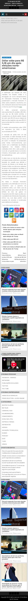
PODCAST (5, 436)
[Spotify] (11, 215)
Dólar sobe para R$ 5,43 (10, 239)
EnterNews (23, 597)
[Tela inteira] (24, 370)
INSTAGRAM (5, 380)
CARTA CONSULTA (17, 3)
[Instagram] (16, 210)
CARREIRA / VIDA (7, 410)
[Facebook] (6, 210)
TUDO (4, 441)
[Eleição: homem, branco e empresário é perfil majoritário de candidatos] (14, 305)
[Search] (23, 14)
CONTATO (20, 5)
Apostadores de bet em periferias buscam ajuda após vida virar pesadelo (13, 345)
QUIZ (3, 438)
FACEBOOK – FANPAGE (9, 377)
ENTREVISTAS (6, 424)
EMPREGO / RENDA (8, 422)
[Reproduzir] (4, 370)
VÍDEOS (4, 444)
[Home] (3, 14)
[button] (6, 14)
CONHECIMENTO (7, 416)
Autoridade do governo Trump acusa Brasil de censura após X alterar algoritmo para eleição (13, 467)
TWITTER (5, 386)
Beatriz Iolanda (7, 72)
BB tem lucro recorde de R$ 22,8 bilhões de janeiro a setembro (20, 257)
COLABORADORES (7, 413)
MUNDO (4, 433)
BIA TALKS (5, 408)
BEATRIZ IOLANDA (7, 405)
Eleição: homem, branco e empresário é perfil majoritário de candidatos (13, 318)
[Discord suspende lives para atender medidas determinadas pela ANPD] (14, 278)
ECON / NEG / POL (7, 57)
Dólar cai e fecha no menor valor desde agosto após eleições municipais (13, 229)
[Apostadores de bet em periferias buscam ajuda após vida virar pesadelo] (14, 333)
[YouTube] (21, 210)
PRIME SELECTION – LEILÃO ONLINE (13, 398)
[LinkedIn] (6, 215)
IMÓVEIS (4, 427)
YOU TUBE (5, 388)
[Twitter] (11, 210)
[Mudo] (21, 370)
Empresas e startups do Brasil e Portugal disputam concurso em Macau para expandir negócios (14, 474)
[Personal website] (21, 215)
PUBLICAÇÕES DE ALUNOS (10, 383)
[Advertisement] (14, 39)
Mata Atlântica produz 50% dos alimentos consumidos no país (8, 257)
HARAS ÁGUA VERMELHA (9, 395)
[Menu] (6, 14)
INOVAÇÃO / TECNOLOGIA (10, 430)
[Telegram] (16, 215)
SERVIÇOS (8, 3)
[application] (14, 364)
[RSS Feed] (14, 220)
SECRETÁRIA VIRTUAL (10, 5)
